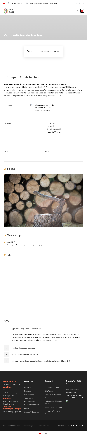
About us (28, 387)
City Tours (49, 391)
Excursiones (29, 395)
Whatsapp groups (13, 412)
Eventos (27, 391)
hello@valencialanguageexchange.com (43, 3)
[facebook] (76, 3)
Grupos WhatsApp (31, 412)
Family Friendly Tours (53, 407)
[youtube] (79, 3)
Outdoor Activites (52, 387)
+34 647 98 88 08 (16, 3)
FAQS (26, 408)
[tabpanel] (55, 128)
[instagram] (83, 3)
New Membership (31, 405)
